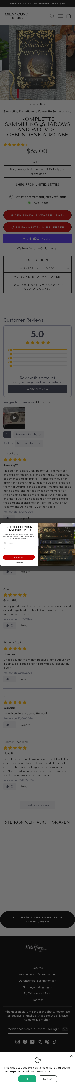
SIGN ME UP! (19, 557)
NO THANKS (18, 562)
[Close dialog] (73, 525)
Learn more (43, 1071)
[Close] (71, 1056)
